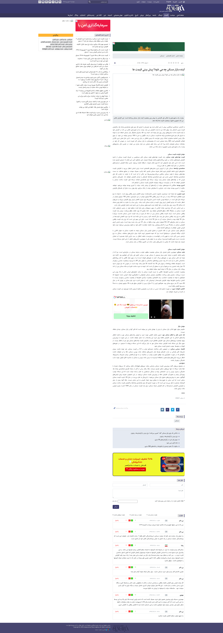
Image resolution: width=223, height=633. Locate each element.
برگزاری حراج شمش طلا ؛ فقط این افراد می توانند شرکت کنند (93, 108)
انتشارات (82, 15)
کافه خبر (99, 15)
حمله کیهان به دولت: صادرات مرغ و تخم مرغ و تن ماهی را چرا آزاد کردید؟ (93, 97)
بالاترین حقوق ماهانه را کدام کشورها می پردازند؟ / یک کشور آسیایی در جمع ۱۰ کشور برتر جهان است (92, 92)
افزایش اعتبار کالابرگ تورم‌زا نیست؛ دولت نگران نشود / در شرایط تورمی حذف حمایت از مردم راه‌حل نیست (92, 86)
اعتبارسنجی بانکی (67, 47)
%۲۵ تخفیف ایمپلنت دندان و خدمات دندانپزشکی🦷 (135, 460)
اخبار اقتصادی (170, 56)
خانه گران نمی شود (172, 443)
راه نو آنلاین (62, 40)
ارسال (116, 507)
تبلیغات (143, 2)
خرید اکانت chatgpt (48, 49)
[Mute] (154, 317)
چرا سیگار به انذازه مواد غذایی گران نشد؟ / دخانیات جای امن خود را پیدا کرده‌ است (93, 60)
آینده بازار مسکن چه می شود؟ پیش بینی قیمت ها (158, 69)
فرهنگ (160, 15)
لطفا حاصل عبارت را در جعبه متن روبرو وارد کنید (170, 501)
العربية (175, 2)
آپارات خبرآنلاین (46, 1)
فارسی (180, 2)
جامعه (154, 15)
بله (43, 1)
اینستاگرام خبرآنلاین (53, 1)
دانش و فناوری (128, 15)
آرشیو (138, 2)
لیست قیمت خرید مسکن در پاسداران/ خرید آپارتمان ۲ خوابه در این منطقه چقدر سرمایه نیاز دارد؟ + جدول (92, 40)
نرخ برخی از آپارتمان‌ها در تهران (169, 436)
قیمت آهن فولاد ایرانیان (57, 44)
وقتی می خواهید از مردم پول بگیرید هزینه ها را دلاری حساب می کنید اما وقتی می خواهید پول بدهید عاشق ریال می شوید (92, 66)
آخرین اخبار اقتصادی (102, 35)
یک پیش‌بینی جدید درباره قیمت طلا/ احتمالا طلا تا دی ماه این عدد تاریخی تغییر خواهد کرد (92, 114)
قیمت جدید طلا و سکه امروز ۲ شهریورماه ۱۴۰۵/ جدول (92, 55)
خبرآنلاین (172, 8)
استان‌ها (70, 15)
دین (105, 15)
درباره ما (150, 2)
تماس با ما (156, 2)
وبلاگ (76, 15)
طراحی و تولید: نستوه (100, 630)
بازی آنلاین (55, 40)
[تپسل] (114, 43)
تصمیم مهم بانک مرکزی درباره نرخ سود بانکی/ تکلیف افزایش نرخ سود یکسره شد (92, 45)
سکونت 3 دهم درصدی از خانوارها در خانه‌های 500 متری (161, 446)
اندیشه (110, 15)
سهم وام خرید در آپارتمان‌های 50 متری (166, 440)
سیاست (172, 15)
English (168, 2)
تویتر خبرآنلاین (49, 1)
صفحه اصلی (180, 15)
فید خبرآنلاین (60, 1)
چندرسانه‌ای (90, 15)
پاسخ (116, 520)
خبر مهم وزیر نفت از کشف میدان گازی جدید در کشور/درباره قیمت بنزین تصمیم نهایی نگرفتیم (92, 103)
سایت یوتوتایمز (59, 49)
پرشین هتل (68, 44)
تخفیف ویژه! (131, 316)
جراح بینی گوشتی (46, 42)
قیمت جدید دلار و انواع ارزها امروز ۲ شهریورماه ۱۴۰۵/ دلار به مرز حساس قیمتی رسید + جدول (92, 51)
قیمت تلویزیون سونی (66, 42)
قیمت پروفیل (68, 49)
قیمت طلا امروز (56, 47)
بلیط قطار (48, 47)
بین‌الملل (148, 15)
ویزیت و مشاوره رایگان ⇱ (135, 469)
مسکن (162, 56)
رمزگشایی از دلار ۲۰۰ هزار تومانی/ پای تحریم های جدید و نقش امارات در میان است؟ (92, 73)
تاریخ (136, 15)
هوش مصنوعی (118, 15)
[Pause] (151, 317)
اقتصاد (166, 15)
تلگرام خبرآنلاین (56, 1)
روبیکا (39, 1)
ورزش (142, 15)
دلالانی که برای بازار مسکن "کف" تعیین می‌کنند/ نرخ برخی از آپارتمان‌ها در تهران (154, 433)
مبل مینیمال (55, 42)
